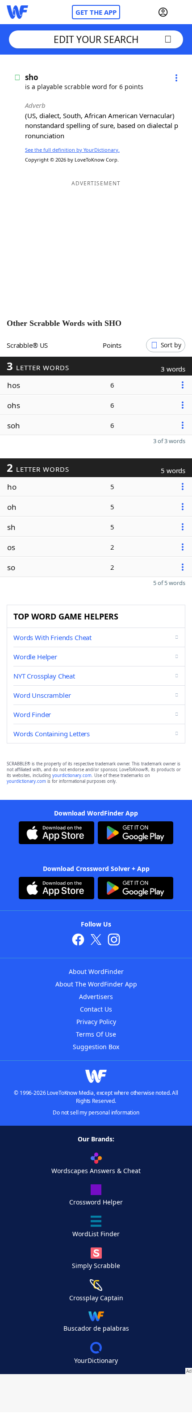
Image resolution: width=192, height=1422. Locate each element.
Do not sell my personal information (96, 1112)
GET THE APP (96, 12)
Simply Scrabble (96, 1265)
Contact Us (96, 1009)
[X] (96, 940)
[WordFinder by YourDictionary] (17, 12)
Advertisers (96, 996)
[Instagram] (114, 940)
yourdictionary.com (72, 775)
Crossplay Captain (96, 1298)
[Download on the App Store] (56, 833)
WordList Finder (96, 1234)
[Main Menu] (181, 12)
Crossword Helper (96, 1202)
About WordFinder (96, 971)
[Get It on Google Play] (135, 833)
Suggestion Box (96, 1046)
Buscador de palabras (96, 1328)
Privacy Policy (96, 1021)
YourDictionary (96, 1360)
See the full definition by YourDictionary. (72, 149)
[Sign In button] (162, 12)
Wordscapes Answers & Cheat (96, 1170)
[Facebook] (78, 940)
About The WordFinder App (96, 984)
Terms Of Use (96, 1034)
